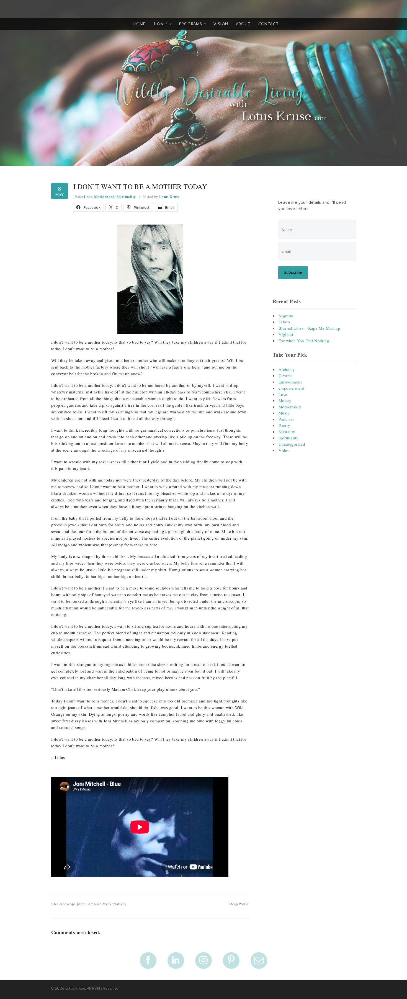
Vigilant (286, 334)
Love (88, 196)
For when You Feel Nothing (304, 340)
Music (284, 413)
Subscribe (293, 272)
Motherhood (104, 196)
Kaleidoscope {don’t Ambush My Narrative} (89, 903)
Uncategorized (292, 444)
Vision (220, 23)
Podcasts (286, 419)
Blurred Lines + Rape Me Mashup (309, 328)
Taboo (284, 322)
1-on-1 (160, 23)
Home (139, 23)
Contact (268, 23)
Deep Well (238, 903)
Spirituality (126, 196)
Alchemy (287, 369)
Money (285, 400)
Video (284, 450)
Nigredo (286, 315)
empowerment (291, 388)
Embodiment (290, 382)
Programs (190, 23)
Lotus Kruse (169, 196)
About (243, 23)
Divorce (286, 375)
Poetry (284, 425)
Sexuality (287, 431)
